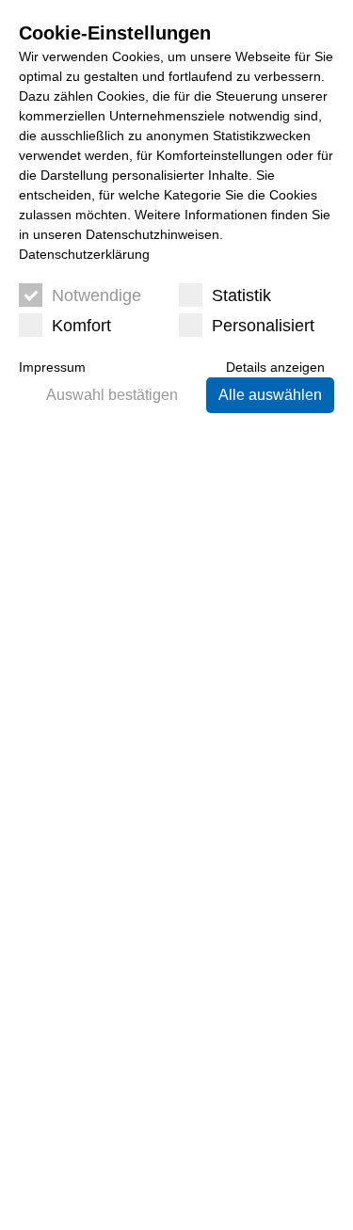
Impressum (52, 367)
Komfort (81, 325)
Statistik (241, 295)
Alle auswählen (270, 395)
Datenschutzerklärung (84, 254)
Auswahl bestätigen (112, 395)
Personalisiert (263, 325)
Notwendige (96, 295)
